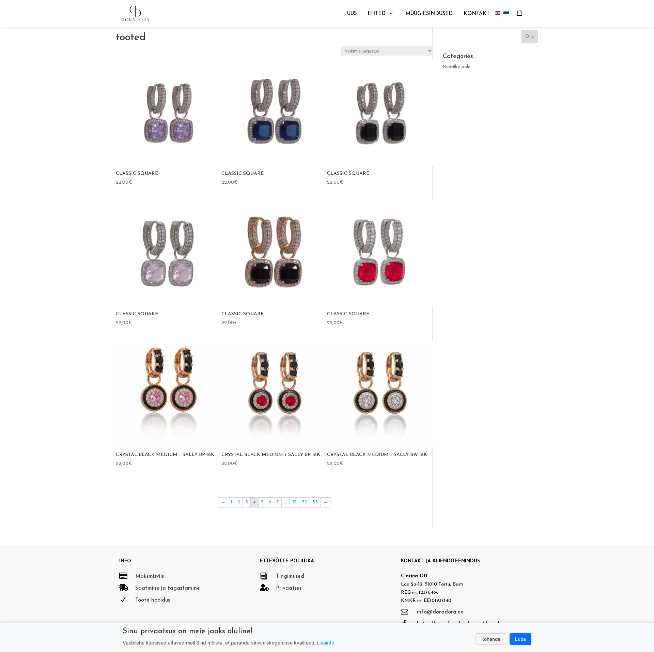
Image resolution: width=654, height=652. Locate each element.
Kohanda (490, 639)
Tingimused (290, 576)
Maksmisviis (149, 576)
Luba (520, 639)
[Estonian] (507, 13)
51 (294, 502)
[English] (499, 13)
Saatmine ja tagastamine (167, 588)
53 (315, 502)
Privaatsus (288, 588)
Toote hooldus (152, 600)
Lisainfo (325, 643)
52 (304, 502)
